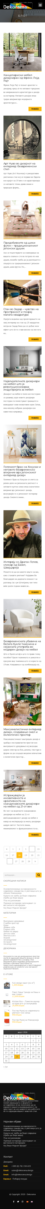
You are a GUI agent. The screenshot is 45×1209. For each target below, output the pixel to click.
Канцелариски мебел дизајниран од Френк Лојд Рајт (21, 78)
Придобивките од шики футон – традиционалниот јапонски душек (20, 245)
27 (16, 861)
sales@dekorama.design (22, 1170)
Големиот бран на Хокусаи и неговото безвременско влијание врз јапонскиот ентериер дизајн (22, 471)
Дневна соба (9, 927)
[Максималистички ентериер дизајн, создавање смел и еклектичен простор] (22, 701)
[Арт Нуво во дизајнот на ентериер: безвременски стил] (22, 137)
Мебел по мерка (10, 931)
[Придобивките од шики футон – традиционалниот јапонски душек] (22, 219)
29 (29, 861)
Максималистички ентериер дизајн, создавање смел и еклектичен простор (22, 732)
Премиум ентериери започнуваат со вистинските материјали (19, 904)
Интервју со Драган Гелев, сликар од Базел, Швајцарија (20, 564)
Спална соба (9, 929)
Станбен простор (11, 923)
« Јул (5, 1066)
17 (13, 855)
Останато (7, 941)
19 (26, 855)
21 (38, 855)
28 (22, 861)
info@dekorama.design (22, 1174)
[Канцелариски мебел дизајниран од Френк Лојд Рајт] (22, 51)
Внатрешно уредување (13, 921)
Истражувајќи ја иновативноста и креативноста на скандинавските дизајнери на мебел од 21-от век (21, 801)
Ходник (6, 937)
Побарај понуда (19, 1178)
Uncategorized (9, 939)
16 (7, 855)
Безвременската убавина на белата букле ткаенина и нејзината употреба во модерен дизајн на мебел (22, 645)
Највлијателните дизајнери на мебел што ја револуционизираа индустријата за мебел (21, 385)
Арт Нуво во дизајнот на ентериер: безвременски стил (20, 166)
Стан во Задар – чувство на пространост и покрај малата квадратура (21, 312)
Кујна (5, 925)
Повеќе (35, 109)
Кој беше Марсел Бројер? (15, 907)
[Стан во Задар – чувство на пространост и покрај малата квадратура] (22, 292)
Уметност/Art (9, 935)
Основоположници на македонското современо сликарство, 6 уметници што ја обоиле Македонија (22, 891)
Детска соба (9, 933)
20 (32, 855)
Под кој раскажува (11, 900)
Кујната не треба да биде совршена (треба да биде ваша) (19, 896)
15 (38, 849)
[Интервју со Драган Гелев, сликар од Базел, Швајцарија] (22, 534)
